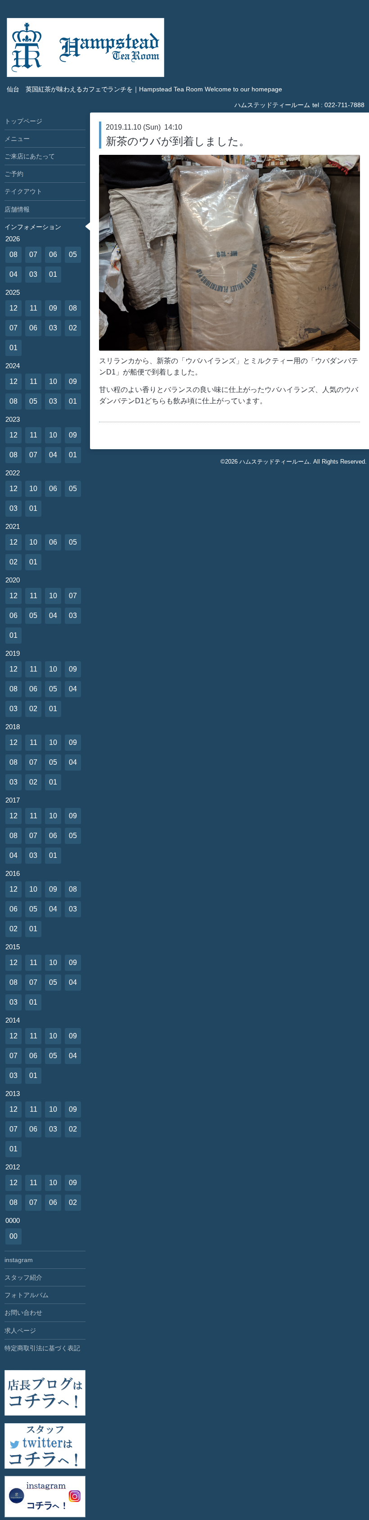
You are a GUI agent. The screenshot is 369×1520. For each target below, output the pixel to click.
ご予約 (13, 173)
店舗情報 (17, 209)
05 (73, 254)
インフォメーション (32, 226)
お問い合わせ (23, 1312)
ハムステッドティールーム (274, 461)
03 (33, 274)
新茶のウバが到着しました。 (178, 141)
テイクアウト (23, 191)
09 (53, 308)
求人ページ (20, 1330)
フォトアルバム (26, 1295)
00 (13, 1236)
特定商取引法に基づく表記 (42, 1348)
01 (53, 274)
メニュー (17, 138)
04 (13, 274)
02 (73, 328)
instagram (18, 1259)
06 (53, 254)
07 (33, 254)
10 (53, 381)
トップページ (23, 121)
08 (13, 254)
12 (13, 308)
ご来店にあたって (29, 156)
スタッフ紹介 (23, 1277)
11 (33, 308)
